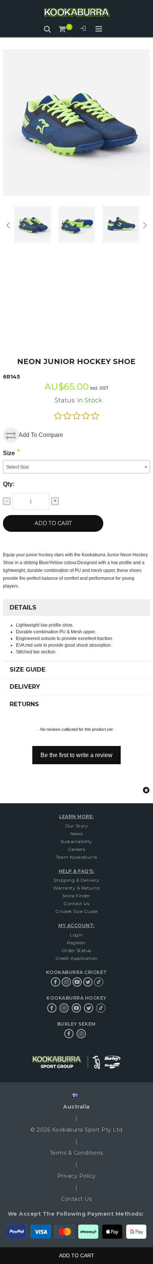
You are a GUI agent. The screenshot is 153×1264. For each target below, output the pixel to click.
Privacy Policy (76, 1176)
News (76, 833)
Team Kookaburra (76, 857)
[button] (76, 752)
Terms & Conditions (76, 1152)
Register (76, 942)
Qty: (8, 484)
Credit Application (76, 958)
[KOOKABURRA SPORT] (76, 13)
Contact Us (76, 903)
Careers (76, 849)
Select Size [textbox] (17, 467)
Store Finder (76, 895)
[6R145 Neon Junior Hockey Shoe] (32, 224)
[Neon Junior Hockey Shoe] (76, 224)
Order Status (76, 950)
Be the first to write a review (76, 755)
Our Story (76, 826)
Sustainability (76, 841)
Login (82, 29)
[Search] (47, 29)
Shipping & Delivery (76, 880)
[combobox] (76, 466)
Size (9, 453)
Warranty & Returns (76, 888)
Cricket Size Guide (76, 911)
